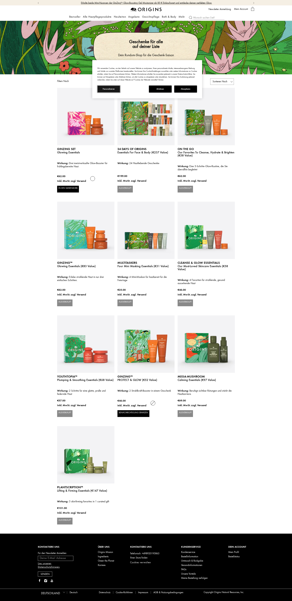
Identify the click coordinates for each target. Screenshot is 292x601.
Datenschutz (105, 592)
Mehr (182, 16)
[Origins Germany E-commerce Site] (146, 9)
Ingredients (103, 556)
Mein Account (241, 9)
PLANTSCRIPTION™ (70, 487)
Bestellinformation (189, 556)
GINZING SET (66, 149)
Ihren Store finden (139, 557)
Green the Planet (106, 560)
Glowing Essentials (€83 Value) (76, 266)
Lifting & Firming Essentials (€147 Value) (82, 490)
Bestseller (75, 16)
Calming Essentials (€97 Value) (197, 380)
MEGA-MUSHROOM (191, 376)
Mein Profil (233, 552)
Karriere (101, 565)
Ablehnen (160, 89)
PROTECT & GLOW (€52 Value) (137, 380)
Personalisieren (109, 89)
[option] (92, 178)
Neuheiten (120, 16)
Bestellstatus (234, 556)
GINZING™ (64, 262)
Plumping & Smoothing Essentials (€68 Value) (85, 380)
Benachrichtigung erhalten (133, 412)
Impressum (143, 592)
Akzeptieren (185, 89)
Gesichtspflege (151, 16)
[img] (39, 581)
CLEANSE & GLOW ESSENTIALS (199, 262)
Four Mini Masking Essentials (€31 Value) (143, 266)
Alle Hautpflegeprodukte (97, 16)
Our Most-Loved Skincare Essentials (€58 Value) (203, 267)
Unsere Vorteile (188, 573)
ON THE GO (186, 149)
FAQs (183, 569)
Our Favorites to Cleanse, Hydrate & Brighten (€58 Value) (206, 154)
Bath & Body (169, 16)
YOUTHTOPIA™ (67, 376)
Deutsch (74, 592)
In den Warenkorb (68, 188)
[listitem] (86, 145)
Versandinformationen (191, 565)
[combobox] (52, 592)
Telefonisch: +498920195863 (144, 553)
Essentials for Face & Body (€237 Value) (142, 152)
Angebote (134, 16)
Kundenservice (188, 552)
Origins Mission (105, 552)
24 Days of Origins (132, 149)
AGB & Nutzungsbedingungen (168, 592)
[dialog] (252, 9)
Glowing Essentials (68, 152)
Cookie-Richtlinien (124, 592)
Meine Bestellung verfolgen (194, 578)
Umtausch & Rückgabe (192, 560)
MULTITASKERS (127, 262)
